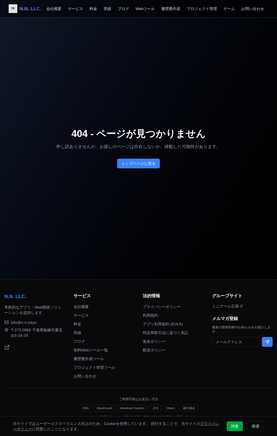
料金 (93, 9)
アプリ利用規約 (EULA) (163, 324)
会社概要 (53, 9)
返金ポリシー (154, 341)
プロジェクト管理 (202, 9)
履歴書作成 (170, 9)
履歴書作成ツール (89, 359)
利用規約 (150, 315)
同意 (235, 426)
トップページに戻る (138, 163)
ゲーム (229, 9)
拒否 (255, 426)
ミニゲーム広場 (225, 306)
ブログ (123, 9)
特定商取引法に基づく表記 (165, 333)
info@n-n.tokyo (24, 322)
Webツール (145, 9)
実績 (107, 9)
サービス (75, 9)
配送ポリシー (154, 350)
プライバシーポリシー (162, 306)
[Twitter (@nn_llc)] (7, 347)
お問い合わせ (252, 9)
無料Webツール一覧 (91, 350)
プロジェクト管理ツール (94, 367)
